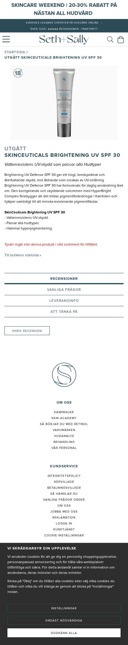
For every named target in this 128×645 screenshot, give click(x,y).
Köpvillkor (64, 481)
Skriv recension (27, 330)
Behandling (64, 442)
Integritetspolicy (64, 475)
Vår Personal (64, 447)
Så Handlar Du (64, 493)
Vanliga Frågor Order (64, 499)
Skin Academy (64, 418)
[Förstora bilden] (64, 102)
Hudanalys (64, 436)
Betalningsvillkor (64, 487)
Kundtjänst (64, 529)
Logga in (64, 523)
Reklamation (64, 517)
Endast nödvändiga (64, 620)
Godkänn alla (64, 633)
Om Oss (64, 505)
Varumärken (64, 430)
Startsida (14, 52)
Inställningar (64, 608)
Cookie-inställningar (64, 535)
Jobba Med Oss (64, 511)
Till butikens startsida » (22, 255)
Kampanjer (64, 412)
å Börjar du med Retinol (65, 424)
